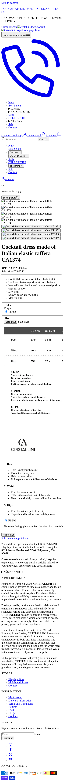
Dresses (15, 108)
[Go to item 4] (31, 238)
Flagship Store (16, 679)
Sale (10, 124)
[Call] (31, 96)
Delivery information (19, 700)
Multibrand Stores (18, 682)
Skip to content (9, 2)
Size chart (11, 322)
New (11, 102)
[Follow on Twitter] (10, 755)
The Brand (17, 121)
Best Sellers (14, 105)
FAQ (11, 709)
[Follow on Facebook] (10, 750)
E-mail (37, 734)
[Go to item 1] (31, 226)
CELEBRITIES (17, 118)
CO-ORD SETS (20, 111)
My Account (15, 697)
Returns (12, 706)
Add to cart (8, 534)
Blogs (11, 713)
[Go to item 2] (31, 230)
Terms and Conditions (20, 703)
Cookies (13, 716)
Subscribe (8, 738)
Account (9, 179)
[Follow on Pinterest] (10, 760)
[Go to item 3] (31, 234)
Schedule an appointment (15, 538)
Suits (11, 114)
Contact (12, 127)
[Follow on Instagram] (10, 745)
